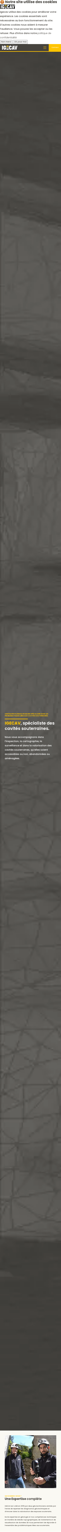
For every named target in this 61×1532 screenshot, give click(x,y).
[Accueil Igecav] (9, 47)
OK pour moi (20, 42)
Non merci (6, 42)
